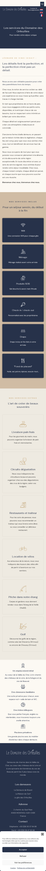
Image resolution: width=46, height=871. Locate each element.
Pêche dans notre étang (23, 597)
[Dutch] (41, 9)
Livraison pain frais (23, 432)
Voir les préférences (23, 862)
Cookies (13, 868)
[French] (41, 15)
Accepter (23, 850)
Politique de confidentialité (26, 868)
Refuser (23, 856)
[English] (41, 12)
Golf (23, 634)
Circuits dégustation (23, 469)
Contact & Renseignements (33, 9)
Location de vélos (23, 556)
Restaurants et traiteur (23, 513)
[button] (42, 834)
